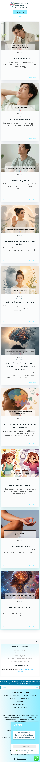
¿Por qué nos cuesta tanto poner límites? (20, 658)
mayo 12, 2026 (20, 421)
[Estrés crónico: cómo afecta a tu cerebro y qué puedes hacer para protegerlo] (20, 340)
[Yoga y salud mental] (20, 523)
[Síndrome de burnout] (20, 36)
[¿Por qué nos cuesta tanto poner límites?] (20, 218)
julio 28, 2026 (20, 55)
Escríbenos (26, 746)
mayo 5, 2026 (20, 482)
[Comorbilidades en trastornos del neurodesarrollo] (20, 401)
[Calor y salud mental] (20, 97)
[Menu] (20, 16)
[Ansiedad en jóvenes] (20, 157)
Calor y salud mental (20, 653)
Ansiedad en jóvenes (20, 656)
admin (21, 52)
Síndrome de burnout (20, 650)
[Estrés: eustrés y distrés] (20, 462)
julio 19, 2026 (20, 177)
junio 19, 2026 (20, 359)
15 (22, 637)
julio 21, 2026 (20, 116)
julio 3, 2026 (20, 237)
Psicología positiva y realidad (20, 661)
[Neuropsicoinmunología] (20, 584)
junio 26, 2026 (20, 298)
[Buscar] (37, 642)
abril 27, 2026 (20, 603)
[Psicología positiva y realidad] (20, 279)
